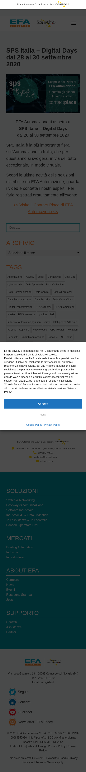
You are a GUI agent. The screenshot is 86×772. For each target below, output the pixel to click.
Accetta (43, 404)
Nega (43, 414)
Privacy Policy (52, 424)
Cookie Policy (34, 424)
